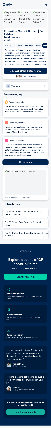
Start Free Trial (26, 276)
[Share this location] (46, 4)
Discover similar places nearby (25, 71)
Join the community (25, 412)
